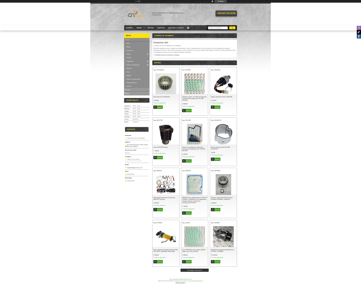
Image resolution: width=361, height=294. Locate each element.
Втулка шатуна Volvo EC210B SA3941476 (220, 148)
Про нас (151, 28)
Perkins (129, 57)
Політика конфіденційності (196, 281)
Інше (128, 72)
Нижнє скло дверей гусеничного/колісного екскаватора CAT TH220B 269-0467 (193, 148)
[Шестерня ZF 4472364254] (165, 83)
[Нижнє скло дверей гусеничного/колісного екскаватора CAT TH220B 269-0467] (194, 134)
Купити (159, 107)
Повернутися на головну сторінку (167, 55)
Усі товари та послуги (194, 270)
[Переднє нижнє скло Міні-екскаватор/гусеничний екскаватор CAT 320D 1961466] (194, 83)
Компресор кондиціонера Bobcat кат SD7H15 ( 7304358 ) (222, 250)
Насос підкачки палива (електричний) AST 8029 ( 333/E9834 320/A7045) (165, 250)
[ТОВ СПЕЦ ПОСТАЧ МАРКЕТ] (136, 14)
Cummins (130, 50)
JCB (128, 43)
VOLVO (129, 86)
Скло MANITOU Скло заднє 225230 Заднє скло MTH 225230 (193, 250)
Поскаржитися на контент (181, 281)
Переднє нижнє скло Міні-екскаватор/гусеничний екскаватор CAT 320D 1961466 (194, 98)
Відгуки (127, 93)
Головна (129, 28)
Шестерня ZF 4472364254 (161, 97)
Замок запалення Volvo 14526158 (221, 97)
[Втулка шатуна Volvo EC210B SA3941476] (223, 134)
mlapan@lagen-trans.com (134, 167)
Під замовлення (132, 82)
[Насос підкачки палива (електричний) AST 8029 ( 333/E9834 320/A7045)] (165, 236)
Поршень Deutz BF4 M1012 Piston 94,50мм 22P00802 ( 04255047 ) (222, 198)
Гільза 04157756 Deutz (160, 147)
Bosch (129, 47)
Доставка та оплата (176, 28)
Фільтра (129, 68)
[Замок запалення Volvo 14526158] (223, 83)
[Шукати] (232, 27)
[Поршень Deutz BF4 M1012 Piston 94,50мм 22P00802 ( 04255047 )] (223, 184)
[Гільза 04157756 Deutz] (165, 134)
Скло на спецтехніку (133, 65)
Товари (139, 28)
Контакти (161, 28)
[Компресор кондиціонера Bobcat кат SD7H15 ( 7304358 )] (223, 236)
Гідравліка (130, 61)
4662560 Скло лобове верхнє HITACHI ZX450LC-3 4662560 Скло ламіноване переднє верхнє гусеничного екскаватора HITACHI (194, 200)
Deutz (128, 54)
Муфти (129, 75)
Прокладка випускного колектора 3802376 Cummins (164, 198)
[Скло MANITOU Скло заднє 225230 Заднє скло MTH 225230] (194, 236)
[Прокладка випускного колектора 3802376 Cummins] (165, 184)
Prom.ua (189, 279)
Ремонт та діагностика (134, 79)
